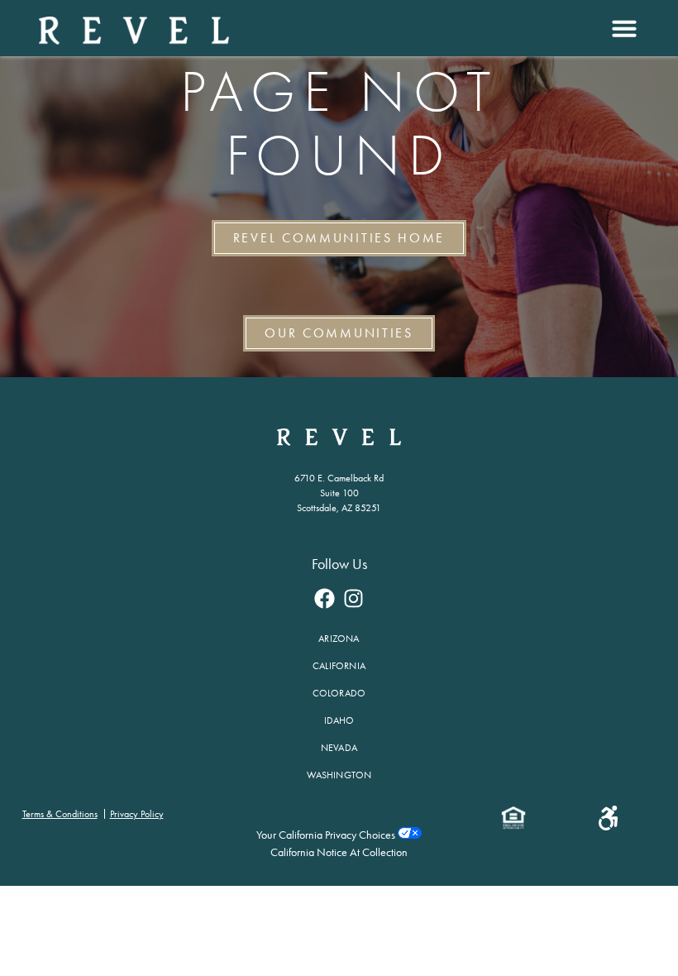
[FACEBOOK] (325, 598)
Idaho (339, 720)
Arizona (338, 638)
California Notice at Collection (339, 852)
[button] (622, 28)
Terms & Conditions (60, 814)
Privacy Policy (137, 814)
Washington (339, 775)
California (339, 666)
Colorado (339, 693)
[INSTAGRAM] (353, 598)
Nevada (339, 748)
